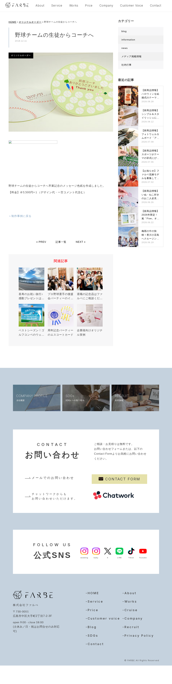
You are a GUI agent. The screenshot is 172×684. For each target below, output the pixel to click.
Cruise (131, 610)
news (124, 48)
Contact (155, 5)
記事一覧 (61, 241)
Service (56, 5)
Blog (92, 627)
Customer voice (104, 618)
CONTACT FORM (122, 479)
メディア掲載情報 (131, 56)
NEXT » (80, 241)
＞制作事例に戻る (20, 216)
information (128, 39)
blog (124, 31)
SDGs (93, 635)
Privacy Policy (139, 635)
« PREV (41, 241)
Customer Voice (131, 5)
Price (89, 5)
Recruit (131, 627)
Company (106, 5)
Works (73, 5)
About (39, 5)
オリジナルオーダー (30, 22)
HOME (12, 22)
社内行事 (126, 64)
